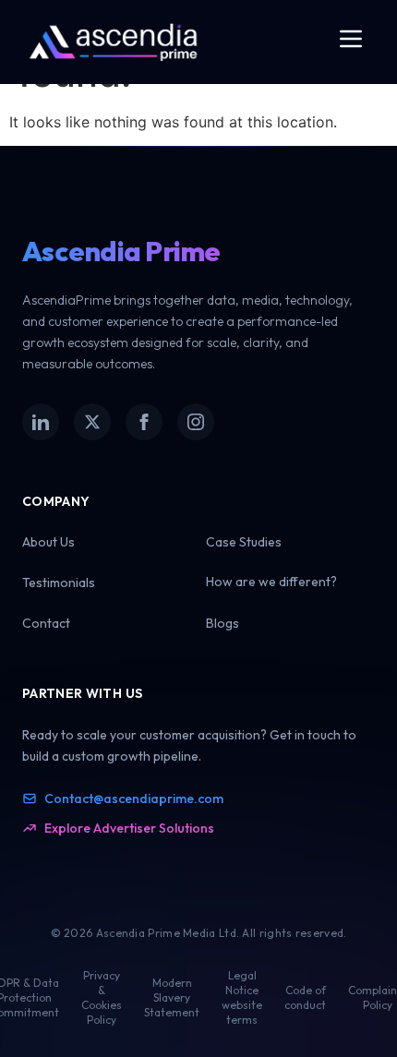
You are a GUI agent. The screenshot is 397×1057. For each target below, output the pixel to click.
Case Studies (244, 542)
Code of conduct (305, 997)
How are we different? (271, 581)
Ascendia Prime (121, 251)
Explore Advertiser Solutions (129, 828)
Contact (46, 623)
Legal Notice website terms (242, 997)
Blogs (222, 623)
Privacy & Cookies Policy (101, 997)
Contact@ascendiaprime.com (133, 798)
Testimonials (58, 582)
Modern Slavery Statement (171, 997)
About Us (48, 542)
